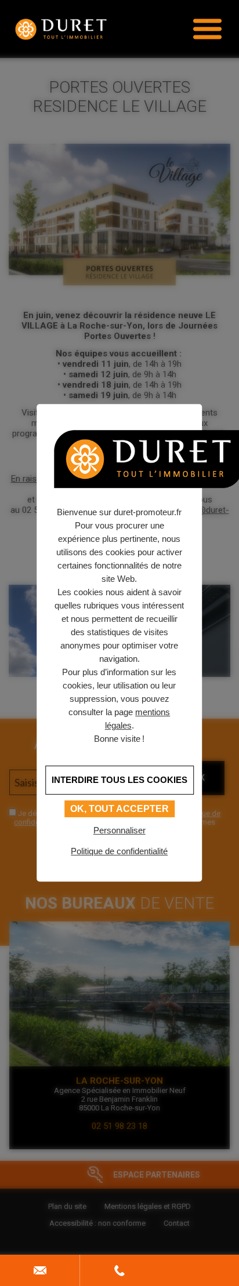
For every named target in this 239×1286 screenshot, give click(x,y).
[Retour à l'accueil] (61, 29)
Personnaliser (119, 830)
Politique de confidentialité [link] (119, 851)
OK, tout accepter (119, 809)
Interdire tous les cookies (119, 780)
